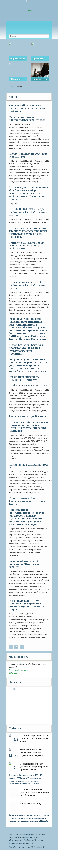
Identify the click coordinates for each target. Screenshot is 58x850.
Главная (12, 87)
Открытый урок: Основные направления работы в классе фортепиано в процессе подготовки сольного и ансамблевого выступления (29, 365)
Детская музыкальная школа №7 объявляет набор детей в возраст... (34, 792)
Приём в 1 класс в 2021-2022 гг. (29, 385)
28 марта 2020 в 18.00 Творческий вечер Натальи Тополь (27, 501)
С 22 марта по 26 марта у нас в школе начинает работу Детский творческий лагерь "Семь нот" (28, 426)
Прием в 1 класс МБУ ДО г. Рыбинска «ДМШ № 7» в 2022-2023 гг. (28, 284)
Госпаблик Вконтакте (18, 670)
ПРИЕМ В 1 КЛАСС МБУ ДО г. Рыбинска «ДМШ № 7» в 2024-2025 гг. (28, 212)
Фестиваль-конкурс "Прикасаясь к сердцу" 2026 (27, 118)
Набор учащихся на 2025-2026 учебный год (28, 155)
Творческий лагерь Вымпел (27, 416)
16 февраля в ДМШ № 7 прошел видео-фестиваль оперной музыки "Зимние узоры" (26, 605)
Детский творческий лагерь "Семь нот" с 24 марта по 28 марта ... (34, 738)
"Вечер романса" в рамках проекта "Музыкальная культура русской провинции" (26, 349)
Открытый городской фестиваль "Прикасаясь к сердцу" (26, 564)
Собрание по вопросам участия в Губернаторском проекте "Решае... (34, 766)
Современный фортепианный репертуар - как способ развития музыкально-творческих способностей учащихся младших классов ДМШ (27, 517)
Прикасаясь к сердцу (31, 803)
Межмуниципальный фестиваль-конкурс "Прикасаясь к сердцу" (32, 752)
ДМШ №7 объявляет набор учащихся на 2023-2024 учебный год (26, 245)
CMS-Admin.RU (38, 847)
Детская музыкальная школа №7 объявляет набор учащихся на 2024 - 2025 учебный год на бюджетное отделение (28, 193)
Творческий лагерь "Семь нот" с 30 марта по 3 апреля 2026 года (27, 108)
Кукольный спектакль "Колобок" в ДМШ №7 (24, 378)
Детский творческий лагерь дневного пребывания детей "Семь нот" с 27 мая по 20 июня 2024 (28, 232)
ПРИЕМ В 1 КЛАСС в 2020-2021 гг (28, 466)
